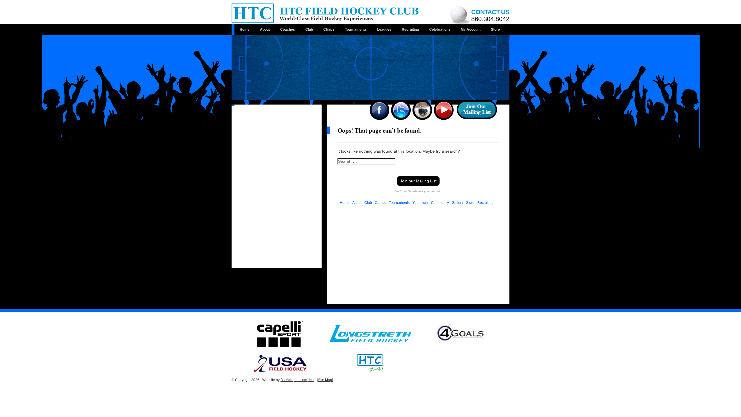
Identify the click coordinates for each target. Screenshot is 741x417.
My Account (470, 30)
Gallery (457, 203)
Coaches (287, 30)
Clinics (329, 30)
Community (440, 203)
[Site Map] (325, 380)
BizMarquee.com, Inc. (297, 380)
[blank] (370, 333)
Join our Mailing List (418, 181)
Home (245, 30)
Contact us (490, 15)
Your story (420, 203)
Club (309, 30)
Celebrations (439, 30)
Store (495, 30)
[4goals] (460, 333)
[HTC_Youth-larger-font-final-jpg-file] (370, 363)
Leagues (384, 30)
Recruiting (410, 30)
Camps (380, 203)
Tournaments (356, 30)
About (265, 30)
